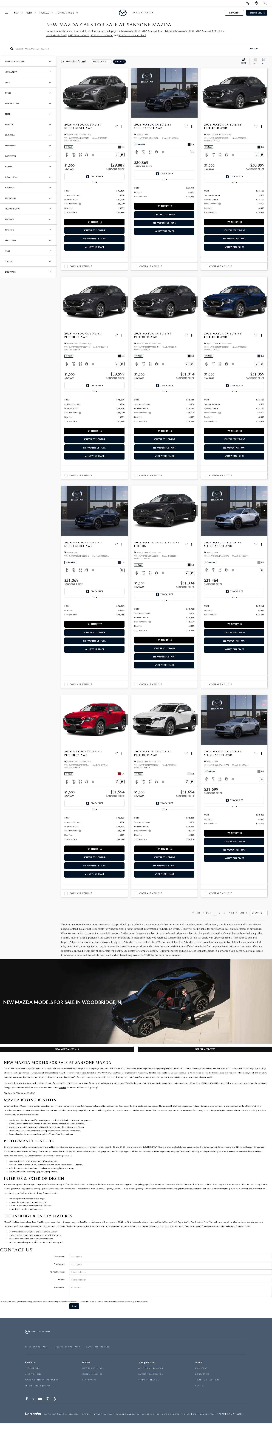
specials (62, 1087)
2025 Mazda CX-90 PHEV (210, 31)
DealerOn (74, 1414)
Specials (44, 13)
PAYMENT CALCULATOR (150, 1374)
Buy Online (234, 12)
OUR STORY (201, 1368)
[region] (94, 201)
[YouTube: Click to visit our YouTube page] (40, 1399)
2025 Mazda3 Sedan (102, 35)
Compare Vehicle (80, 266)
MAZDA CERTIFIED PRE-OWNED (42, 1380)
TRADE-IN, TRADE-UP (149, 1380)
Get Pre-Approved (205, 1049)
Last (243, 912)
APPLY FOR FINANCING (150, 1368)
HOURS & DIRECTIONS (207, 1380)
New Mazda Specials (67, 1049)
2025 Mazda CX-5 (56, 35)
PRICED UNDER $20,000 (38, 1386)
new (95, 1083)
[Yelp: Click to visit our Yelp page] (55, 1399)
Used (29, 13)
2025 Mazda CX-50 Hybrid (157, 31)
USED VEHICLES (33, 1374)
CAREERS (199, 1386)
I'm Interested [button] (94, 222)
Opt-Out (109, 1414)
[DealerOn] (33, 1414)
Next (232, 912)
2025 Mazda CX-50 (129, 31)
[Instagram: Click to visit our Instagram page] (48, 1399)
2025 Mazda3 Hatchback (132, 35)
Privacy (97, 1414)
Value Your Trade (94, 247)
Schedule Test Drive (94, 230)
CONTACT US (202, 1374)
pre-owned (111, 1083)
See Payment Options (94, 239)
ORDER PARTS (89, 1380)
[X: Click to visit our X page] (33, 1399)
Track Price (97, 176)
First (197, 912)
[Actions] (122, 126)
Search (254, 48)
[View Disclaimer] (93, 155)
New (16, 13)
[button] (124, 92)
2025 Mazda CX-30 (78, 35)
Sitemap (86, 1414)
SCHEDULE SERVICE (92, 1374)
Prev (207, 912)
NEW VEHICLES (33, 1368)
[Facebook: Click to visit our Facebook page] (27, 1399)
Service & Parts (65, 13)
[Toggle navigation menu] (5, 13)
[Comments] (117, 155)
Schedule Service (257, 12)
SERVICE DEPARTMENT (93, 1368)
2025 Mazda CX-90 (183, 31)
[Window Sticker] (122, 155)
